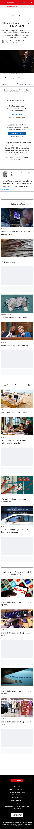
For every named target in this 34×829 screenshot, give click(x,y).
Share (5, 84)
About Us (17, 786)
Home (12, 15)
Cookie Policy (17, 797)
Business (19, 15)
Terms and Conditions (17, 792)
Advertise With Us (17, 800)
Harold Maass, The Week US (15, 41)
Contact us (21, 159)
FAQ (17, 803)
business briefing (17, 19)
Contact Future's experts (17, 789)
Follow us (21, 84)
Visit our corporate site (24, 822)
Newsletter (29, 84)
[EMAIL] (11, 175)
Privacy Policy (17, 795)
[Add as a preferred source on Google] (17, 815)
